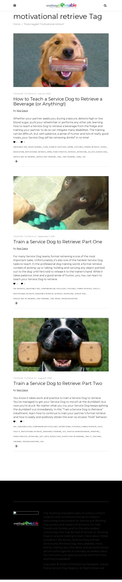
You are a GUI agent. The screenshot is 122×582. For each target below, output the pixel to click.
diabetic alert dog (57, 147)
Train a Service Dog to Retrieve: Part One (57, 241)
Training (17, 441)
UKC (42, 441)
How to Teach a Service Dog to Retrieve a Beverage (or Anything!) (57, 101)
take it (88, 436)
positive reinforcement (78, 431)
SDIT (93, 152)
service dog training (46, 157)
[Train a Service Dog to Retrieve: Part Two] (61, 345)
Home (16, 24)
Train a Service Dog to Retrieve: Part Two (57, 383)
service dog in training (24, 157)
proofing (95, 431)
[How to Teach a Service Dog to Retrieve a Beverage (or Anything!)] (61, 60)
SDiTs (46, 436)
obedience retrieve (44, 294)
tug (84, 157)
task (59, 157)
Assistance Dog (20, 147)
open (49, 152)
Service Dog (101, 152)
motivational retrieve (35, 152)
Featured (78, 147)
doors (70, 147)
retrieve (72, 152)
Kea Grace (22, 110)
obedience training (52, 431)
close (45, 147)
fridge (104, 147)
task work (55, 298)
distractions (65, 426)
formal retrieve (91, 147)
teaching (96, 436)
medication (18, 152)
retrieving (82, 152)
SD (89, 152)
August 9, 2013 (45, 378)
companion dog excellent (53, 288)
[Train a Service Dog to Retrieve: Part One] (61, 203)
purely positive (60, 152)
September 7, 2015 (46, 236)
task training (68, 157)
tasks (78, 157)
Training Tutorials (24, 94)
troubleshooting (69, 298)
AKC (15, 426)
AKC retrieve (19, 288)
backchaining (35, 147)
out (64, 431)
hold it (96, 288)
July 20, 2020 (44, 93)
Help (100, 426)
